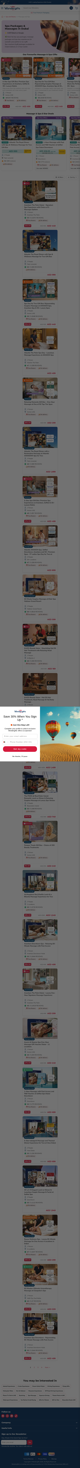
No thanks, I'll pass (20, 756)
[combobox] (5, 742)
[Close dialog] (77, 709)
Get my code (20, 749)
